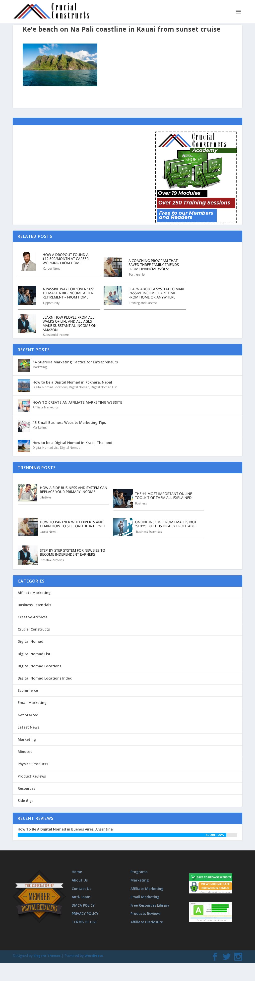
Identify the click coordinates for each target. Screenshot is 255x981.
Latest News (28, 727)
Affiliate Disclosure (146, 922)
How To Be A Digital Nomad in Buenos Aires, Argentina (65, 829)
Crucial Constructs (34, 629)
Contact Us (81, 888)
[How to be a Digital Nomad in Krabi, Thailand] (24, 446)
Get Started (28, 715)
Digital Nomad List (104, 387)
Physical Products (33, 763)
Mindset (25, 751)
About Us (80, 880)
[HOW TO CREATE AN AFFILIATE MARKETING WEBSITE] (24, 405)
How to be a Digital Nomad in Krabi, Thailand (72, 442)
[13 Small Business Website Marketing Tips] (24, 426)
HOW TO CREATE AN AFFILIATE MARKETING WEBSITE (77, 402)
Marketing (40, 367)
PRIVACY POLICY (85, 913)
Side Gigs (25, 800)
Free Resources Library (149, 905)
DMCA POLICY (83, 905)
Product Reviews (32, 776)
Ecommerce (28, 690)
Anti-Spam (81, 896)
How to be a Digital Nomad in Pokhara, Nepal (72, 382)
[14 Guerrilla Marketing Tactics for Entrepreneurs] (24, 365)
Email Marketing (32, 702)
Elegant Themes (47, 955)
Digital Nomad (79, 387)
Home (77, 871)
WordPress (94, 955)
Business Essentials (34, 604)
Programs (138, 871)
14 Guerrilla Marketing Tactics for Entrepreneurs (75, 362)
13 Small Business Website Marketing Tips (69, 422)
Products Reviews (145, 913)
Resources (26, 788)
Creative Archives (32, 617)
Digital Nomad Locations (50, 387)
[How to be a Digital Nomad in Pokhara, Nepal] (24, 385)
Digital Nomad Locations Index (45, 678)
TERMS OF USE (84, 922)
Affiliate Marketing (45, 407)
